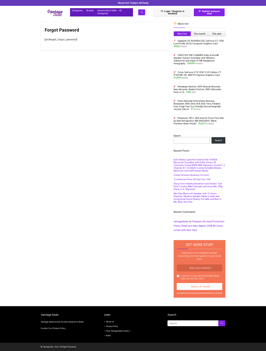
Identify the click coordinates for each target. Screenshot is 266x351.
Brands (90, 10)
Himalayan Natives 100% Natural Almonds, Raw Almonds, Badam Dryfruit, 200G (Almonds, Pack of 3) (197, 89)
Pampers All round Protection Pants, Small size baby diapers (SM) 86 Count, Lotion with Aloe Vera (199, 226)
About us (110, 321)
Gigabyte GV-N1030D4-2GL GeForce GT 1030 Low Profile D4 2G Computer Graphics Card (199, 42)
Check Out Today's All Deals (133, 3)
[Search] (141, 12)
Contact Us (46, 328)
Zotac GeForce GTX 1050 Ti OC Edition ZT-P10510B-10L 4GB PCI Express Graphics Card (198, 73)
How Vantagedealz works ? (118, 331)
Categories (77, 10)
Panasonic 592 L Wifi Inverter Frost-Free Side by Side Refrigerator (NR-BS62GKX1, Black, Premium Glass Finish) (199, 121)
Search (177, 135)
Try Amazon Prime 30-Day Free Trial (192, 179)
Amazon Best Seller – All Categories (109, 12)
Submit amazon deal (211, 12)
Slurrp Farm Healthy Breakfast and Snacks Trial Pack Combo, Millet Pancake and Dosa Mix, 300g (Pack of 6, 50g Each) (198, 186)
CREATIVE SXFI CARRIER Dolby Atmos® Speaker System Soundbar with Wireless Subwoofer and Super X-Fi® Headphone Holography (196, 59)
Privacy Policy (59, 328)
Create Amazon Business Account (191, 175)
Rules (108, 335)
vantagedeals (181, 221)
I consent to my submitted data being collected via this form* (199, 277)
